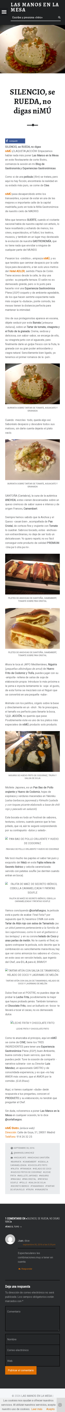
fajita (15, 1168)
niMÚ (8, 151)
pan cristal (30, 1179)
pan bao (16, 1179)
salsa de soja (38, 1182)
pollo (24, 1182)
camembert (30, 1161)
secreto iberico (20, 1186)
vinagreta (42, 1189)
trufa (30, 1189)
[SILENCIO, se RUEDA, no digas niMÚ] (32, 27)
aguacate (20, 1157)
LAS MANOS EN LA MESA (36, 1395)
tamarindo (38, 1186)
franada (26, 1168)
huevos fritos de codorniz (27, 1172)
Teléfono (10, 1136)
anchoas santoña (39, 1157)
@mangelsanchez (24, 1153)
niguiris (44, 1175)
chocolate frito (38, 1165)
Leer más (36, 1409)
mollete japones (28, 1175)
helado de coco (42, 1168)
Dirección (10, 1132)
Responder (27, 1269)
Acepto (50, 1409)
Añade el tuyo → (13, 1226)
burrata (16, 1161)
